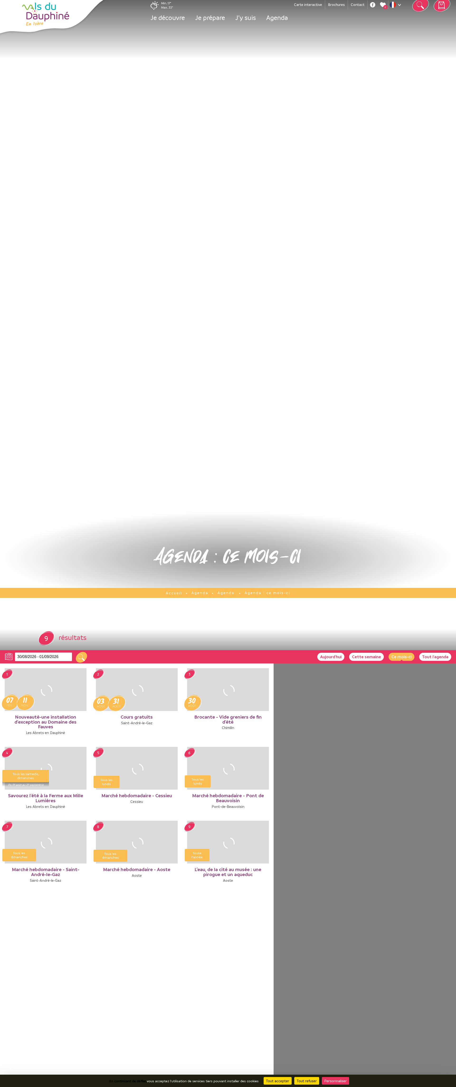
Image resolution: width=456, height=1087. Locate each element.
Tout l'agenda (435, 656)
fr (396, 6)
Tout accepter (277, 1080)
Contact (358, 4)
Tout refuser (307, 1080)
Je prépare (210, 17)
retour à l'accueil (45, 14)
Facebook (373, 5)
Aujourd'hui (331, 656)
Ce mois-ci (401, 656)
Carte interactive (308, 4)
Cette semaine (366, 656)
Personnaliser (335, 1080)
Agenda (277, 17)
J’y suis (245, 17)
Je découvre (168, 17)
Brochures (336, 4)
